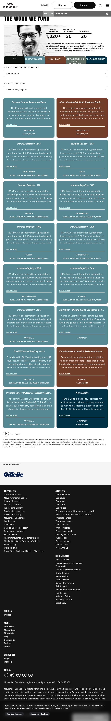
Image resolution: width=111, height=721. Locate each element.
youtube (18, 675)
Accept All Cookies (39, 714)
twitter (24, 675)
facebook (6, 675)
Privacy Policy (61, 708)
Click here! (12, 675)
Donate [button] (82, 6)
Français (61, 14)
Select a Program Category (21, 68)
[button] (107, 5)
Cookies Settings (14, 714)
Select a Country (14, 84)
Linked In (30, 675)
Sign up (62, 5)
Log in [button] (45, 5)
